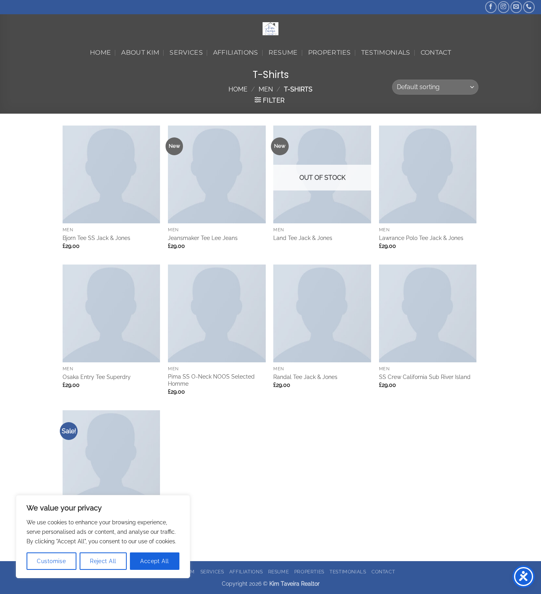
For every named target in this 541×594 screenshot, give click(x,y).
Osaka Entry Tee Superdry (97, 376)
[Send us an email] (516, 7)
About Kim (140, 52)
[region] (103, 536)
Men (266, 89)
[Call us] (529, 7)
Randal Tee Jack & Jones (305, 376)
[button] (270, 100)
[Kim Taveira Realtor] (270, 28)
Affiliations (235, 52)
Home (100, 52)
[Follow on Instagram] (503, 7)
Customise (51, 561)
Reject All (103, 561)
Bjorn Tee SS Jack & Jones (96, 237)
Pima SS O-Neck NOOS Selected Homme (211, 380)
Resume (283, 52)
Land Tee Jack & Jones (302, 237)
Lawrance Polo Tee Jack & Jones (421, 237)
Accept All (154, 561)
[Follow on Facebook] (491, 7)
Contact (436, 52)
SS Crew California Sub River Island (425, 376)
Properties (329, 52)
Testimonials (385, 52)
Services (186, 52)
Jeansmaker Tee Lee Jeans (203, 237)
